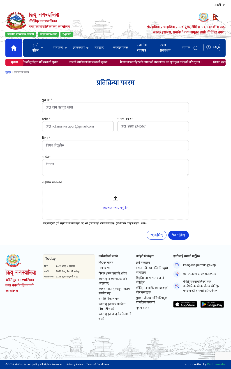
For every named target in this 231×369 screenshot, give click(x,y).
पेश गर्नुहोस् (178, 235)
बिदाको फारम (106, 262)
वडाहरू (99, 48)
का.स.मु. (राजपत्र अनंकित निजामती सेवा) (112, 306)
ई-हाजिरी (66, 34)
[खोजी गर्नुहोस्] (195, 47)
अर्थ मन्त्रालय (143, 262)
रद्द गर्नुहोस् (156, 235)
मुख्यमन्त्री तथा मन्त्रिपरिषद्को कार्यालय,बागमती (152, 300)
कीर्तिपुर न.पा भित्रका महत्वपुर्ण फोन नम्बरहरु (152, 290)
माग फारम (104, 268)
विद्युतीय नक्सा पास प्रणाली (20, 34)
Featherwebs (216, 364)
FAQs (216, 47)
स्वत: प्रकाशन (165, 48)
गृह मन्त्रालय (142, 308)
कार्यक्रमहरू (120, 48)
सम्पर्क (186, 48)
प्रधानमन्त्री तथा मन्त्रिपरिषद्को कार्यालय (152, 270)
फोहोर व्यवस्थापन (48, 34)
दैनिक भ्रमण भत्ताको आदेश (113, 273)
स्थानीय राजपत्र (142, 48)
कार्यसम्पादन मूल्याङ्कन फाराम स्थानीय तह (114, 291)
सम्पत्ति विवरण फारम (110, 299)
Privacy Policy (75, 364)
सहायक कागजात (52, 182)
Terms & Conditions (97, 364)
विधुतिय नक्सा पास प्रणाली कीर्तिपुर (150, 280)
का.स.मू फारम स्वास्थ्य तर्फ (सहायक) (113, 281)
